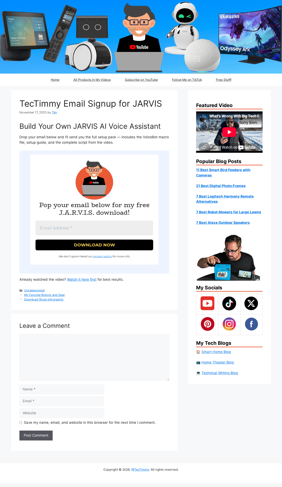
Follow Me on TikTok (187, 80)
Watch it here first (81, 279)
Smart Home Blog (216, 352)
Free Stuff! (223, 80)
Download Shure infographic (44, 299)
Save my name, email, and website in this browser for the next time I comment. (90, 422)
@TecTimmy (140, 469)
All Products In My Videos (92, 80)
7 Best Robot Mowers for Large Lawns (228, 212)
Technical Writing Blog (219, 373)
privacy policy (102, 256)
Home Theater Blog (217, 362)
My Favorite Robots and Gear (44, 295)
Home (55, 80)
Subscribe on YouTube (141, 80)
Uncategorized (34, 290)
